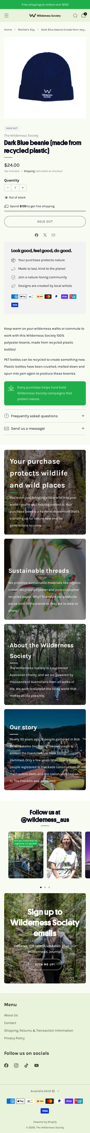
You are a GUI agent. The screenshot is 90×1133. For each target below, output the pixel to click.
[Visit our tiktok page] (26, 1066)
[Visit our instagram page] (16, 1066)
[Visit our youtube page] (36, 1066)
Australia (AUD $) (43, 1091)
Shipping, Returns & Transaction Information (38, 1031)
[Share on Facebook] (36, 235)
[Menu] (6, 15)
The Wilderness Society (21, 136)
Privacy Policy (14, 1038)
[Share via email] (53, 235)
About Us (11, 1015)
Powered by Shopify (45, 1122)
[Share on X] (45, 235)
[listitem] (45, 4)
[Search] (75, 15)
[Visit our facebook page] (6, 1066)
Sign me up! (45, 964)
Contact (10, 1023)
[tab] (41, 887)
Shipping (29, 171)
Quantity (11, 180)
